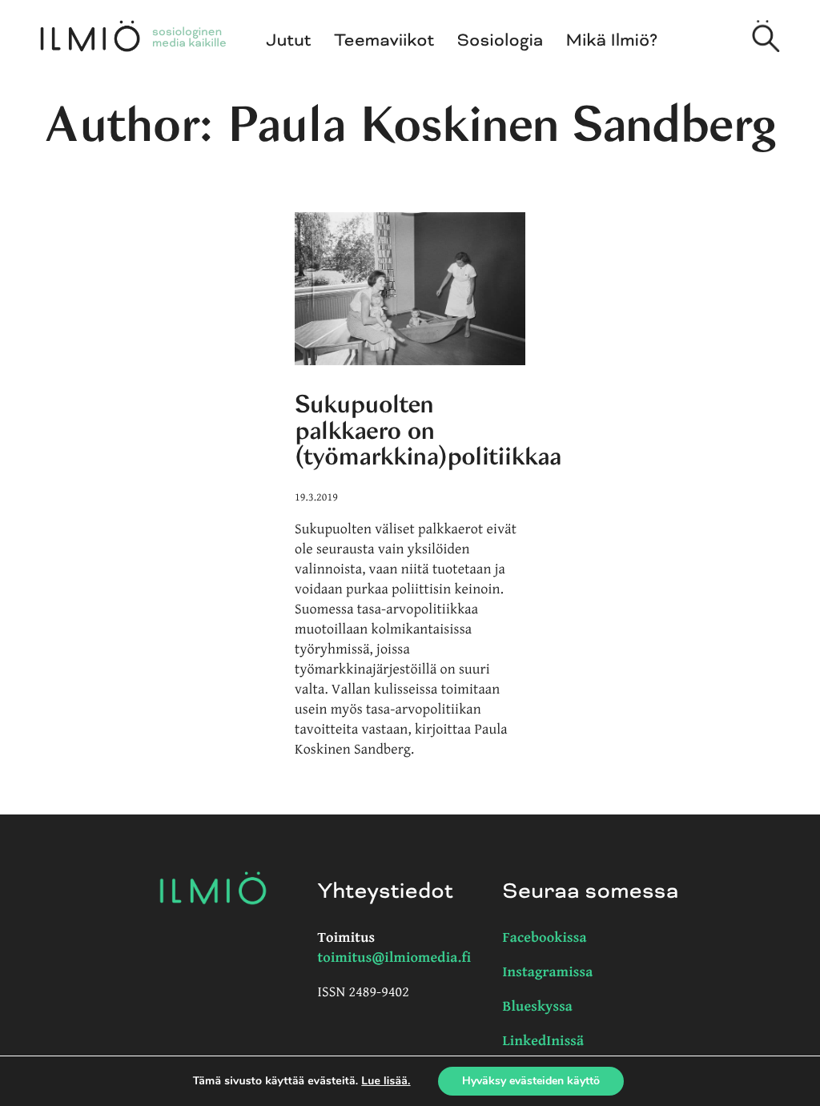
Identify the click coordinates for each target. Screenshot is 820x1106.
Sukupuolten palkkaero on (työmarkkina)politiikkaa (428, 430)
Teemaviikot (384, 41)
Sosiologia (500, 41)
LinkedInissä (544, 1041)
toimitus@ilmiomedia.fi (395, 958)
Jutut (289, 41)
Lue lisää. (385, 1080)
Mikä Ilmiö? (612, 41)
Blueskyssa (538, 1007)
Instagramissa (548, 972)
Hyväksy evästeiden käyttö (531, 1080)
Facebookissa (545, 938)
